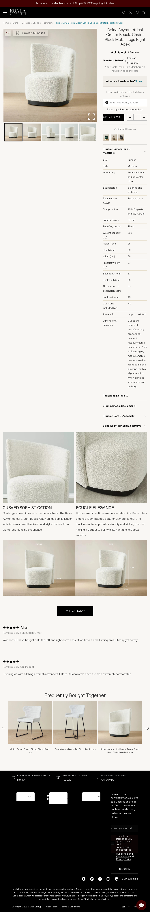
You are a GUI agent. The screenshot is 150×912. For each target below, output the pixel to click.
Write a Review (75, 611)
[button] (124, 12)
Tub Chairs (47, 23)
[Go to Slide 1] (13, 132)
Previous (4, 728)
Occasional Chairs (30, 23)
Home (6, 23)
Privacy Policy (51, 907)
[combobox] (125, 102)
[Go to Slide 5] (88, 132)
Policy (128, 859)
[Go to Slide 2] (32, 132)
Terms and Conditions (124, 855)
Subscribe (124, 869)
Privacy (120, 859)
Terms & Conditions (70, 907)
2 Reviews (133, 52)
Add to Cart (113, 117)
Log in (139, 81)
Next (145, 728)
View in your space (33, 33)
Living (15, 23)
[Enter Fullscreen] (91, 116)
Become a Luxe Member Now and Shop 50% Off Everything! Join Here (75, 3)
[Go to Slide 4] (69, 132)
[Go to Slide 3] (51, 132)
